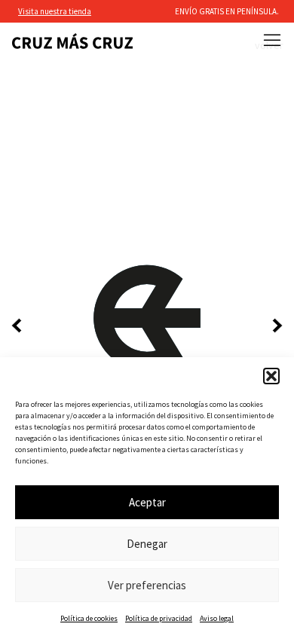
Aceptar (147, 502)
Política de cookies (89, 618)
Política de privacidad (158, 618)
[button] (271, 376)
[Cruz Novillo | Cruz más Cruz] (72, 41)
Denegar (147, 544)
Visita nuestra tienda (54, 11)
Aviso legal (217, 618)
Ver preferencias (147, 585)
